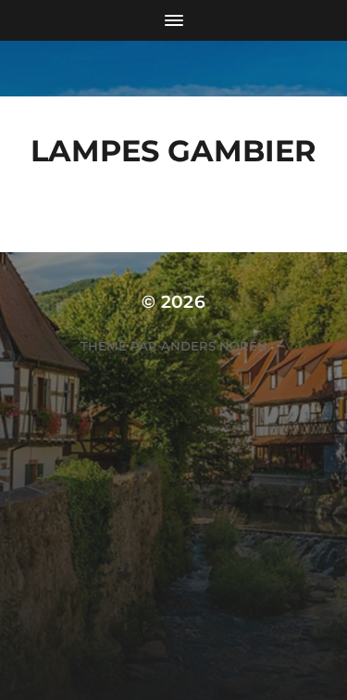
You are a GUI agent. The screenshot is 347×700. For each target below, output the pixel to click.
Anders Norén (214, 345)
